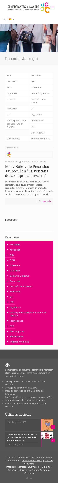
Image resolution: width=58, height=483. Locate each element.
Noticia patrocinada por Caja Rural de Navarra (16, 123)
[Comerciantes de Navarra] (29, 7)
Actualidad (36, 75)
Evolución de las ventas (38, 101)
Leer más (46, 201)
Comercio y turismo (40, 93)
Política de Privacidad (32, 460)
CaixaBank (36, 87)
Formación (12, 108)
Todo (9, 75)
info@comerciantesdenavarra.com (23, 466)
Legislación (36, 114)
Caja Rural (12, 93)
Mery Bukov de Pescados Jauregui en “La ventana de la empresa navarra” (27, 171)
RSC (33, 126)
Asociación (12, 81)
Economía (12, 99)
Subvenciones (13, 138)
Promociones (37, 120)
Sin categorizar (38, 132)
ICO (8, 114)
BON (9, 87)
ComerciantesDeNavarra (34, 161)
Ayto (33, 81)
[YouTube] (31, 478)
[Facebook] (27, 478)
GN (32, 108)
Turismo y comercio (40, 138)
